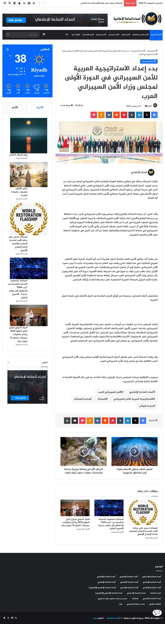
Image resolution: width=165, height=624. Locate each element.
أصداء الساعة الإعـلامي (151, 576)
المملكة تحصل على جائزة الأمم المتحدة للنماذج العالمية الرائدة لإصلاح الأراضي (88, 3)
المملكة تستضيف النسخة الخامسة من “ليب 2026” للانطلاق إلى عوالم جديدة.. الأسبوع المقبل (110, 523)
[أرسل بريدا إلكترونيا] (146, 106)
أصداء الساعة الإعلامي (141, 392)
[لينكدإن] (139, 115)
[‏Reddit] (116, 115)
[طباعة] (67, 420)
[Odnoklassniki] (101, 115)
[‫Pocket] (94, 115)
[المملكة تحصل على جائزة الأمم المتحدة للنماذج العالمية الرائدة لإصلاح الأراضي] (143, 512)
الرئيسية (151, 51)
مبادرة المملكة (82, 399)
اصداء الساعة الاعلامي (152, 598)
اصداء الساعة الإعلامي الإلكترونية (108, 593)
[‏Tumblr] (131, 115)
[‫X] (147, 115)
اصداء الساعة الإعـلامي (136, 593)
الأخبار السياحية (113, 34)
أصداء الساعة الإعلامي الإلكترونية (102, 587)
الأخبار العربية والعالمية (140, 34)
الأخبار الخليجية (156, 34)
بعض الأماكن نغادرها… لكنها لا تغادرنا (19, 192)
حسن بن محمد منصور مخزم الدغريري (112, 598)
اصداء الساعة (155, 593)
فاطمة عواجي (155, 604)
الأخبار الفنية (125, 34)
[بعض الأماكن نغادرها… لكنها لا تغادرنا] (29, 174)
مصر (120, 604)
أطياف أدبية (76, 34)
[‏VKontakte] (109, 115)
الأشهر (15, 108)
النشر (149, 106)
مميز (95, 618)
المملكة (101, 399)
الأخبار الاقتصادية (88, 34)
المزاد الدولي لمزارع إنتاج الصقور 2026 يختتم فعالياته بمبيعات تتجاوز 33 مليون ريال (75, 522)
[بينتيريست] (124, 115)
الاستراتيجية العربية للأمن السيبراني (133, 399)
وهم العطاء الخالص (18, 155)
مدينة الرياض (146, 406)
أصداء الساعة (112, 618)
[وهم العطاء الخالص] (29, 135)
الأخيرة (40, 108)
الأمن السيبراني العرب (110, 392)
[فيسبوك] (154, 115)
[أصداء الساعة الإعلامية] (137, 18)
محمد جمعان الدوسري (136, 604)
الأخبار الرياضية (101, 34)
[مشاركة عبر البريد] (75, 420)
